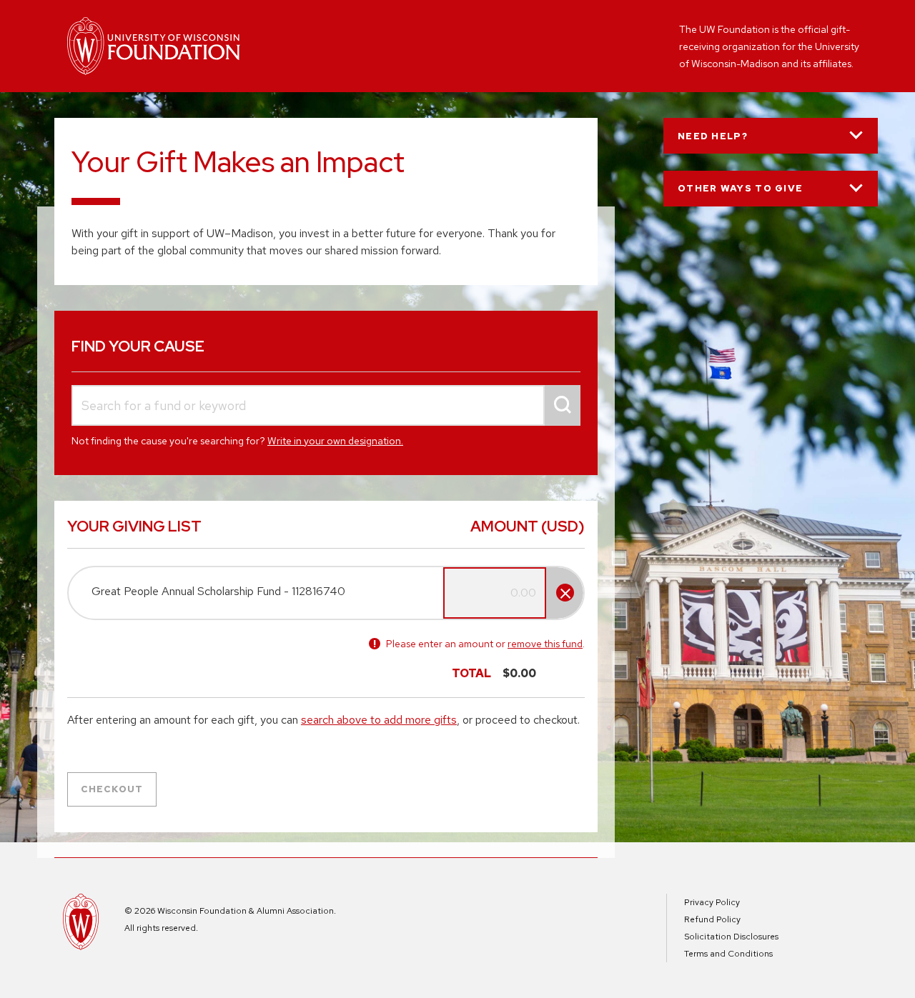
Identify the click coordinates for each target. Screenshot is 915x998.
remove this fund (545, 643)
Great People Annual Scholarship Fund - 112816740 (218, 591)
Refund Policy (712, 919)
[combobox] (325, 405)
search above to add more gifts (379, 719)
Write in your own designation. (335, 440)
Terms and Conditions (728, 953)
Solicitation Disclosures (731, 936)
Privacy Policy (712, 902)
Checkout (112, 789)
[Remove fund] (565, 593)
